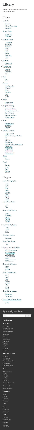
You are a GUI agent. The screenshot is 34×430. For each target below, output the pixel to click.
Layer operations (10, 115)
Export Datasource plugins (11, 247)
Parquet (7, 192)
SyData (7, 197)
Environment (9, 123)
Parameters (9, 142)
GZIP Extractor (10, 252)
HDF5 (7, 188)
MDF (7, 267)
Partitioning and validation (14, 144)
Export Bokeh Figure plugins (12, 299)
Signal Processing (11, 26)
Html (7, 167)
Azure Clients (7, 31)
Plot (6, 169)
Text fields (6, 341)
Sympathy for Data (13, 311)
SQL (6, 194)
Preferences (6, 363)
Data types (6, 401)
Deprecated (9, 103)
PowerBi (8, 36)
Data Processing (8, 39)
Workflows (6, 334)
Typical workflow (8, 328)
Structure (8, 55)
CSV (6, 186)
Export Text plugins (9, 241)
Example (8, 72)
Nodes (5, 337)
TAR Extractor (10, 257)
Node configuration (8, 361)
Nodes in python (7, 388)
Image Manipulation (11, 111)
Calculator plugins (9, 235)
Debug (7, 69)
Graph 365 (8, 34)
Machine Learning (9, 131)
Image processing (8, 106)
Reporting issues (8, 365)
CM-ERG (8, 215)
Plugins (7, 378)
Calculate (8, 44)
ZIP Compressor (10, 259)
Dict (6, 90)
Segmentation (9, 117)
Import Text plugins (9, 202)
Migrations (6, 348)
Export (7, 159)
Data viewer (6, 358)
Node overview (7, 371)
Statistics (8, 28)
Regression (9, 149)
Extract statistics (10, 109)
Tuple (7, 97)
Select (7, 53)
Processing (8, 146)
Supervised (9, 151)
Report (7, 171)
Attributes (8, 42)
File (6, 80)
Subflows (5, 343)
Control (7, 88)
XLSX (7, 199)
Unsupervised (9, 153)
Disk (4, 77)
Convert (7, 47)
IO (6, 138)
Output (5, 156)
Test (6, 74)
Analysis (5, 21)
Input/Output (9, 113)
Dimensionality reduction (13, 136)
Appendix (6, 425)
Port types (6, 380)
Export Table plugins (9, 272)
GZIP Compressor (11, 250)
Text (6, 57)
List (6, 94)
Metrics (7, 140)
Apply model (9, 134)
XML (7, 232)
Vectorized (8, 296)
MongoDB (8, 63)
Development (7, 66)
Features (8, 24)
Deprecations (7, 420)
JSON (7, 230)
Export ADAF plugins (10, 264)
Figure (7, 165)
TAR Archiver (9, 254)
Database (6, 60)
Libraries (5, 350)
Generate (8, 125)
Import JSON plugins (9, 225)
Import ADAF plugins (10, 210)
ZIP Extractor (9, 261)
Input (4, 120)
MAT (7, 190)
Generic (5, 83)
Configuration (9, 86)
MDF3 (7, 217)
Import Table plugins (9, 181)
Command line (7, 386)
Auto (7, 184)
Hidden (5, 99)
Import (7, 128)
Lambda (8, 92)
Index (7, 51)
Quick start (6, 326)
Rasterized (8, 294)
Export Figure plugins (10, 291)
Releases (5, 417)
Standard (8, 238)
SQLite (7, 282)
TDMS (7, 222)
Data (6, 49)
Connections (6, 339)
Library (5, 373)
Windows (5, 356)
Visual (5, 162)
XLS (6, 286)
